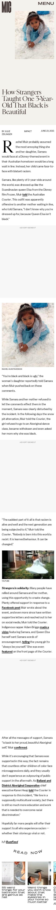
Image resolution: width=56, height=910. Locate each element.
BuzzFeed (12, 841)
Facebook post (11, 607)
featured (7, 651)
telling (26, 641)
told (24, 194)
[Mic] (6, 7)
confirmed (20, 747)
